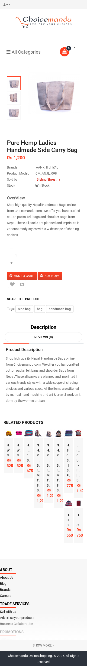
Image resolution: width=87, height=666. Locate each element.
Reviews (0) (43, 337)
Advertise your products (17, 618)
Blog (3, 583)
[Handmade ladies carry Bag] (28, 433)
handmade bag (60, 309)
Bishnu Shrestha (48, 179)
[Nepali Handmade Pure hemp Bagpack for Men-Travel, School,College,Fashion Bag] (58, 433)
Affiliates (6, 640)
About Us (6, 577)
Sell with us (8, 612)
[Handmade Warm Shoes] (8, 433)
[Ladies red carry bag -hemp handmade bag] (78, 433)
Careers (5, 596)
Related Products (23, 422)
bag (39, 309)
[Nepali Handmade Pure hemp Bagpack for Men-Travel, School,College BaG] (38, 433)
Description (43, 327)
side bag (24, 309)
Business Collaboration (16, 624)
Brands (5, 589)
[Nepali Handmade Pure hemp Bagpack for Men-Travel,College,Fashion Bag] (48, 433)
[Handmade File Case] (78, 503)
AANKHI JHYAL (47, 167)
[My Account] (8, 4)
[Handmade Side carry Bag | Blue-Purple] (68, 433)
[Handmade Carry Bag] (68, 503)
